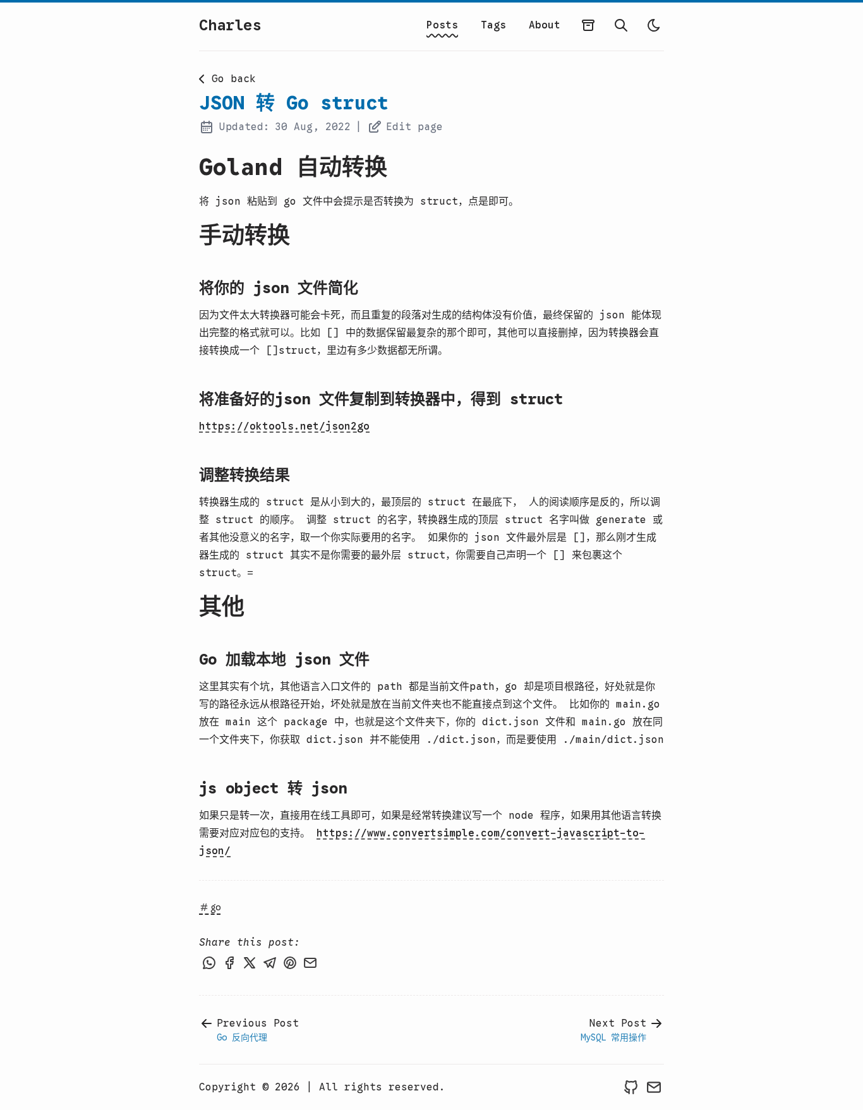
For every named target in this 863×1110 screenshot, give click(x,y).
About (544, 25)
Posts (442, 25)
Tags (493, 25)
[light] (654, 25)
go (215, 907)
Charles (230, 25)
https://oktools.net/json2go (284, 426)
